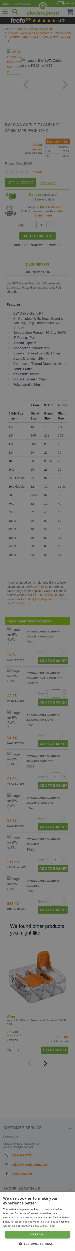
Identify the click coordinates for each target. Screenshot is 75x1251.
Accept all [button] (37, 1234)
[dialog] (37, 1221)
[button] (37, 1243)
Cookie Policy (48, 1226)
